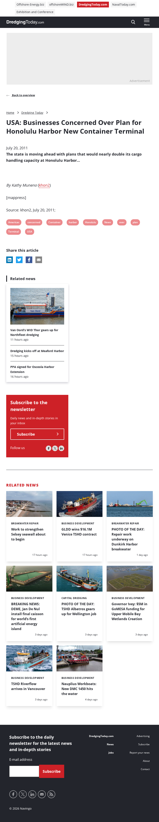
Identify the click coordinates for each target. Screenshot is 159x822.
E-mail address (20, 759)
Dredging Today (32, 113)
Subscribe (26, 434)
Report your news (140, 752)
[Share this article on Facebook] (29, 259)
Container (54, 222)
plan (135, 222)
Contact (145, 769)
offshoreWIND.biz (61, 4)
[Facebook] (48, 448)
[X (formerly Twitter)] (55, 448)
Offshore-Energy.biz (30, 4)
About (146, 761)
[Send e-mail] (42, 794)
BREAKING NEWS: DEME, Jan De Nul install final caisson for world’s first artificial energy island (27, 616)
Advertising (143, 736)
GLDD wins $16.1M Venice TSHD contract (79, 532)
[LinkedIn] (61, 448)
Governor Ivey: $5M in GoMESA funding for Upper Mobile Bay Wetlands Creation (129, 611)
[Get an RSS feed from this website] (51, 794)
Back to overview (23, 95)
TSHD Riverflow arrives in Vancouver (28, 686)
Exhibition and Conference (35, 12)
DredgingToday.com (93, 4)
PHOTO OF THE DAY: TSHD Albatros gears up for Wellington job (78, 609)
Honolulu (90, 222)
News (107, 222)
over (122, 222)
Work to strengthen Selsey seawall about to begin (28, 534)
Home (10, 113)
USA (30, 232)
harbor (73, 222)
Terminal (13, 232)
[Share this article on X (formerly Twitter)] (19, 259)
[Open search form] (133, 22)
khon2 (44, 185)
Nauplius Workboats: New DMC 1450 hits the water (78, 689)
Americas (13, 222)
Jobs (111, 752)
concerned (33, 222)
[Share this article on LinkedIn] (9, 259)
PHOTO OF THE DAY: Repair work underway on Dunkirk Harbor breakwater (128, 539)
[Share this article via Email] (38, 259)
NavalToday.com (123, 4)
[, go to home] (25, 22)
